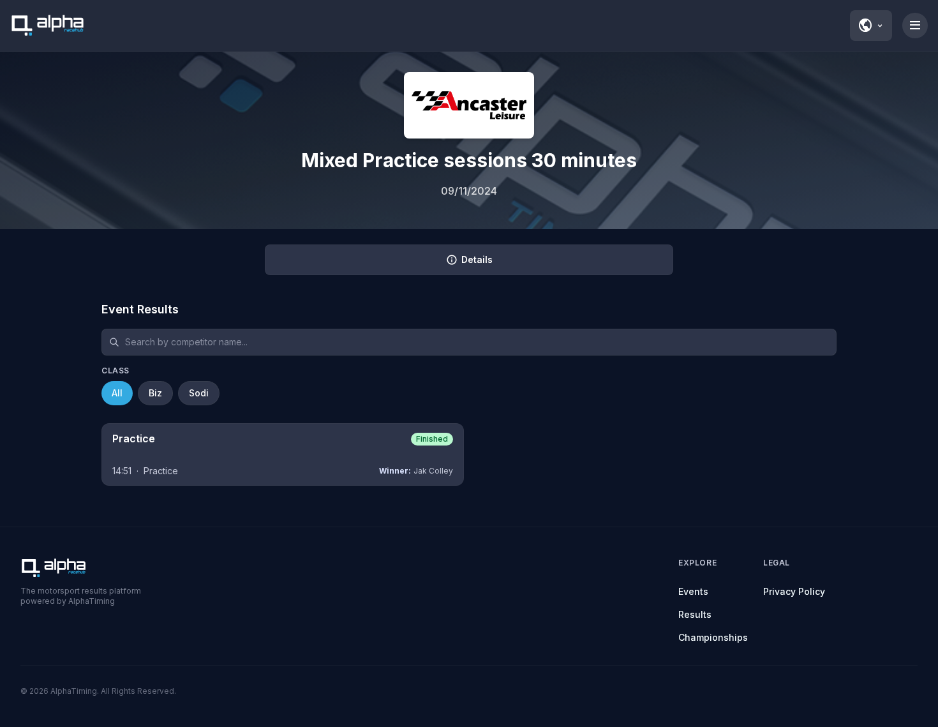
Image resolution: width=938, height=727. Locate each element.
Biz (155, 392)
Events (693, 591)
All (117, 392)
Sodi (199, 392)
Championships (713, 637)
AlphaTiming (73, 691)
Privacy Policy (794, 591)
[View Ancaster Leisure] (469, 105)
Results (694, 614)
